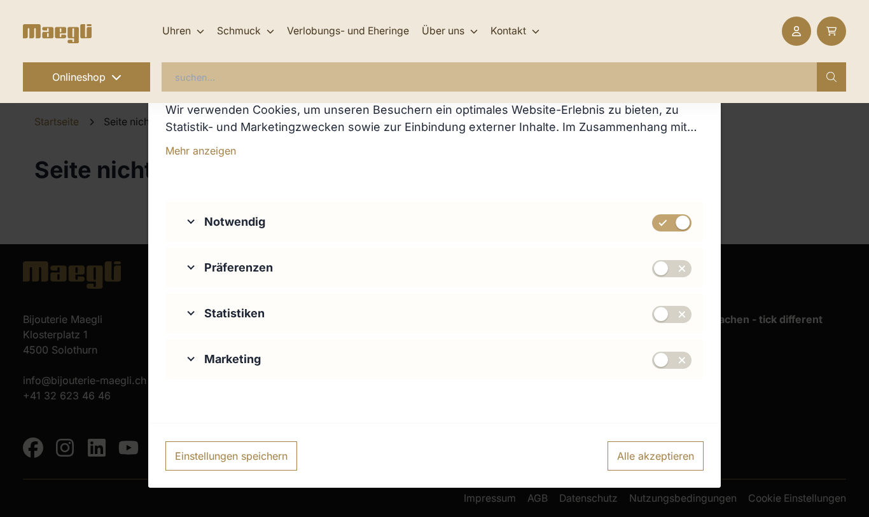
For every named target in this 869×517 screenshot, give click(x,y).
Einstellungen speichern (231, 456)
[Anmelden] (796, 31)
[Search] (831, 77)
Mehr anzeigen (200, 150)
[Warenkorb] (831, 31)
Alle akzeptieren (655, 456)
